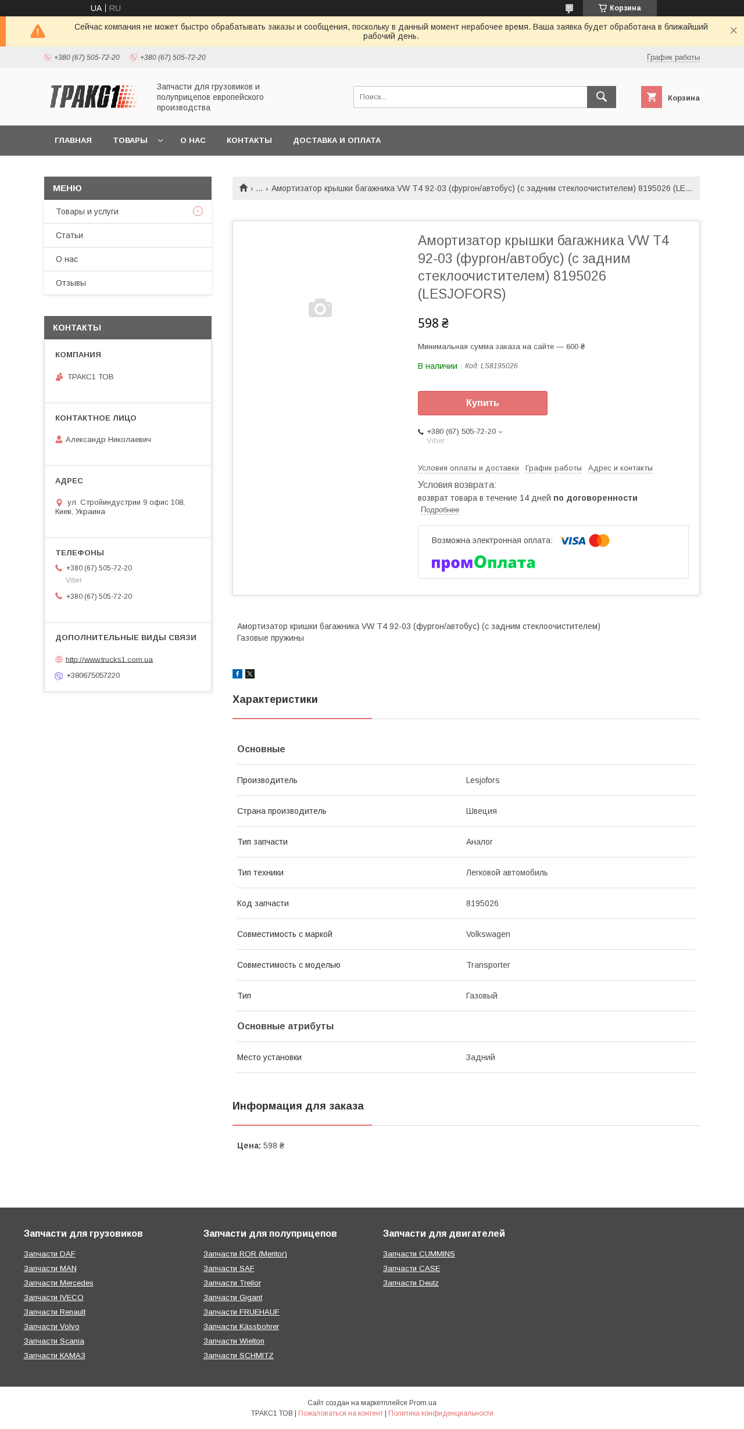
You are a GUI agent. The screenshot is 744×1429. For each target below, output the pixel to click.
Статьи (69, 235)
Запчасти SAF (229, 1268)
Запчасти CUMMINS (419, 1254)
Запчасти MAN (50, 1268)
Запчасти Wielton (233, 1341)
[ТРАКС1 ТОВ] (93, 110)
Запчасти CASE (411, 1268)
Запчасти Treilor (232, 1283)
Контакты (249, 140)
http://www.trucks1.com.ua (109, 659)
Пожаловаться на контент (340, 1413)
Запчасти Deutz (411, 1283)
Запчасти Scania (54, 1341)
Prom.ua (423, 1403)
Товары (130, 140)
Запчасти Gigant (232, 1297)
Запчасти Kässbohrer (241, 1326)
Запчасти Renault (54, 1312)
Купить (482, 403)
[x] (250, 675)
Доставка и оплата (337, 140)
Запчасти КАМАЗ (54, 1355)
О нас (193, 140)
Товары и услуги (87, 211)
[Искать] (601, 97)
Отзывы (71, 283)
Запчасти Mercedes (59, 1283)
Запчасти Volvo (52, 1326)
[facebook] (237, 675)
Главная (73, 140)
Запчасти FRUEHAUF (241, 1312)
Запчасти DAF (50, 1254)
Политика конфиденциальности (440, 1413)
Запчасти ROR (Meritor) (245, 1254)
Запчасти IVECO (54, 1297)
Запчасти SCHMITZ (238, 1355)
